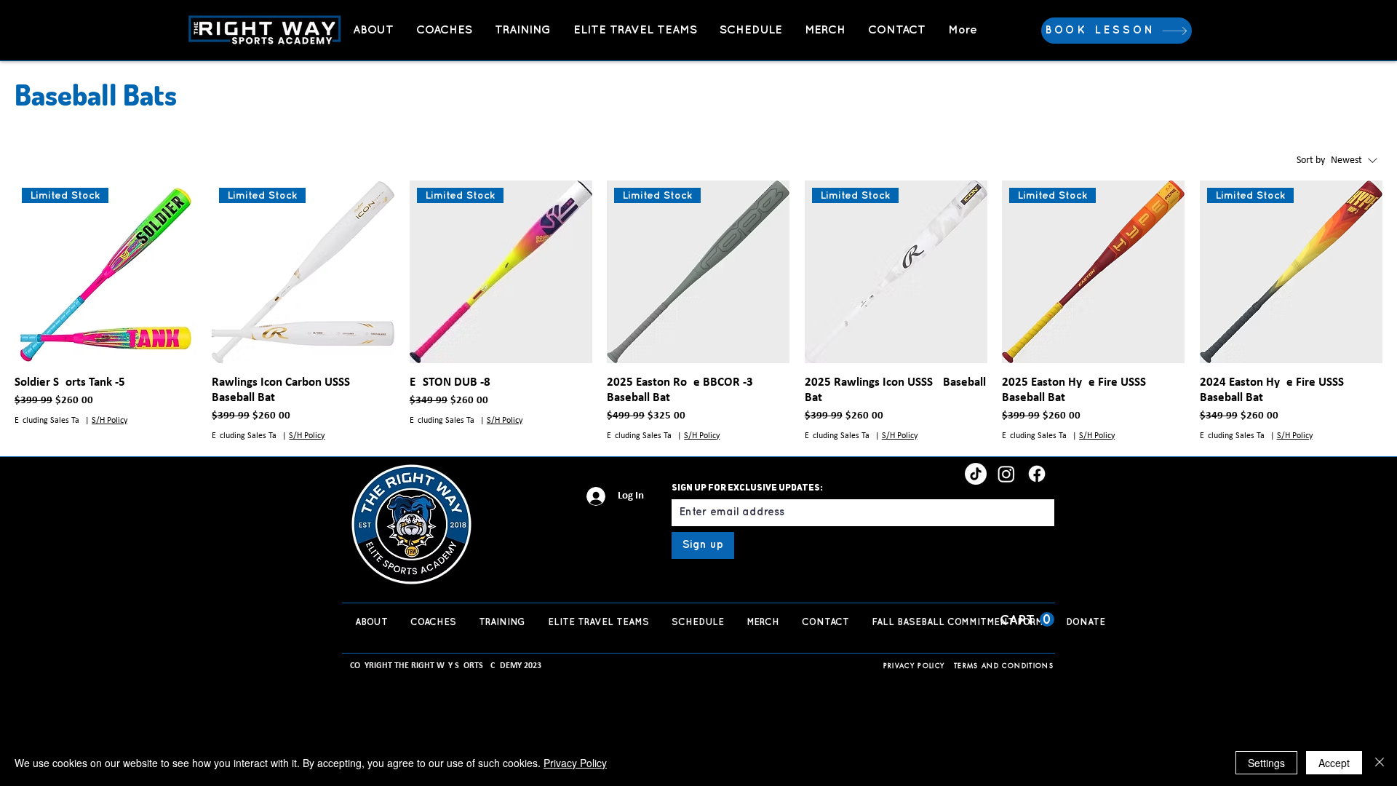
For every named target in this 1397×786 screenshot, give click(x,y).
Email (682, 491)
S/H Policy (109, 420)
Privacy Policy (575, 762)
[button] (1027, 619)
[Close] (1379, 762)
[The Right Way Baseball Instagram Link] (1006, 474)
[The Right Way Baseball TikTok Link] (976, 474)
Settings (1266, 762)
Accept (1334, 762)
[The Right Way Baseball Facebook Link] (1037, 474)
